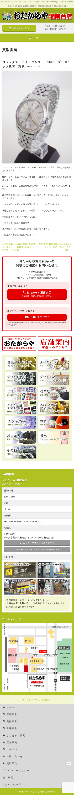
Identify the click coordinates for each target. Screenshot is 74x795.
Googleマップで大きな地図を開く (37, 543)
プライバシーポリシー (16, 770)
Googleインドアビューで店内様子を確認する (37, 549)
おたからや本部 (12, 784)
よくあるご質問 (16, 735)
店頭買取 (12, 714)
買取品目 (12, 763)
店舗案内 (12, 742)
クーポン (12, 749)
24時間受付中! (40, 317)
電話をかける (21, 28)
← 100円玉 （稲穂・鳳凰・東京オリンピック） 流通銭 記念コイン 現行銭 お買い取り (19, 246)
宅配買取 (12, 721)
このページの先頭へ (39, 699)
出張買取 (12, 728)
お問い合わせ (15, 756)
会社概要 (8, 777)
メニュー (39, 38)
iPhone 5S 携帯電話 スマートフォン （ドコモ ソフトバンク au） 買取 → (55, 246)
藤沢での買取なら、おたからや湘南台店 (38, 792)
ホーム (11, 707)
